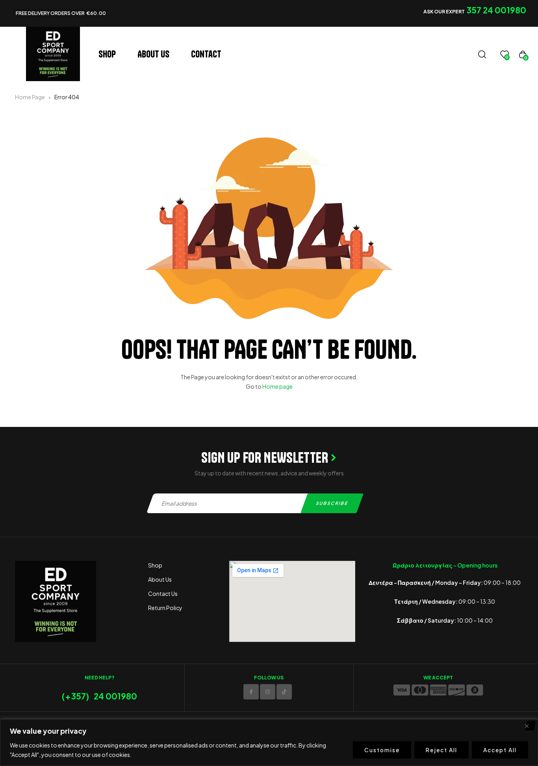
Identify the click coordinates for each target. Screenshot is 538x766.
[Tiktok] (284, 691)
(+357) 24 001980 (99, 696)
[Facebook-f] (251, 691)
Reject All (441, 749)
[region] (269, 742)
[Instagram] (267, 691)
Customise (382, 749)
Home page (277, 386)
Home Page (30, 96)
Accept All (500, 749)
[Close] (529, 726)
